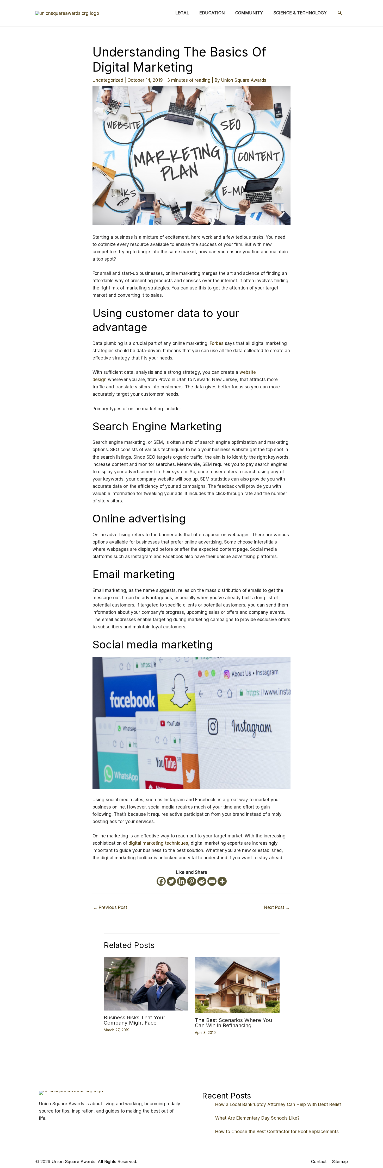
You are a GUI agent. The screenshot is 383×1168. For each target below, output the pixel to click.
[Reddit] (201, 881)
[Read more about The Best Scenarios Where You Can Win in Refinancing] (237, 984)
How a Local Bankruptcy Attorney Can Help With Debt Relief (278, 1104)
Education (212, 12)
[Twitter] (171, 881)
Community (249, 12)
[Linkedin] (181, 881)
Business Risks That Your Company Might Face (134, 1020)
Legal (182, 12)
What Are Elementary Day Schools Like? (257, 1118)
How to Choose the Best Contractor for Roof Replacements (277, 1131)
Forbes (217, 343)
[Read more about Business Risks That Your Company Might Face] (146, 983)
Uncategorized (107, 80)
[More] (222, 881)
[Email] (212, 881)
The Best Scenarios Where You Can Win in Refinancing (233, 1022)
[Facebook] (161, 881)
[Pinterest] (191, 881)
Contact (318, 1161)
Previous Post (110, 907)
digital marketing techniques (158, 843)
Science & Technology (300, 12)
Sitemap (340, 1161)
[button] (340, 13)
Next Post (277, 907)
